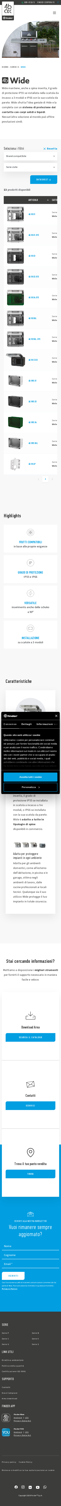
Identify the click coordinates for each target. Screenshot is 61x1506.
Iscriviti (13, 1275)
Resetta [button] (52, 149)
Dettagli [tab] (26, 724)
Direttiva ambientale (13, 1360)
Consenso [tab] (10, 724)
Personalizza (29, 787)
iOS (26, 1417)
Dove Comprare (10, 1393)
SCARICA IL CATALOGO (30, 1037)
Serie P (5, 1333)
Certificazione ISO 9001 (14, 1371)
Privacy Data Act (22, 1421)
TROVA (30, 1173)
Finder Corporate (46, 2)
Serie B (35, 1333)
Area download (9, 1398)
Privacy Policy (9, 1289)
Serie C (5, 1339)
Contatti (6, 1387)
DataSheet (42, 179)
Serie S (35, 1344)
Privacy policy (9, 1462)
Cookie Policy (25, 1462)
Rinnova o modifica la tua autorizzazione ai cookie (28, 1470)
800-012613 (29, 2)
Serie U (5, 1344)
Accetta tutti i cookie (30, 777)
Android (18, 1417)
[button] (58, 2)
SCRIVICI (30, 1105)
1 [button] (45, 479)
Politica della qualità (13, 1366)
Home (5, 67)
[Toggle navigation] (54, 12)
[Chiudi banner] (56, 716)
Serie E (14, 67)
